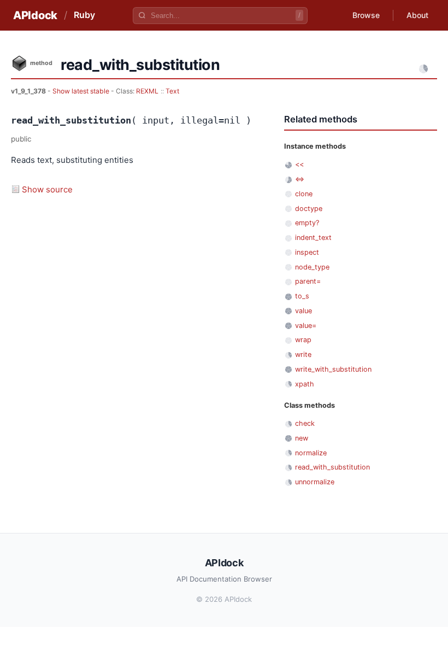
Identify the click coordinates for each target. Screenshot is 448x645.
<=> (299, 179)
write (303, 354)
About (417, 15)
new (301, 438)
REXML (147, 91)
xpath (304, 384)
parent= (308, 281)
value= (305, 325)
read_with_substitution (332, 467)
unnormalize (314, 482)
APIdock (35, 15)
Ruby (84, 14)
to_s (302, 296)
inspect (307, 252)
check (305, 423)
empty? (307, 223)
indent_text (313, 237)
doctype (308, 208)
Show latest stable (81, 91)
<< (299, 164)
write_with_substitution (333, 369)
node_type (312, 267)
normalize (311, 453)
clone (304, 194)
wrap (303, 340)
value (303, 311)
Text (172, 91)
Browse (366, 15)
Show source (47, 189)
